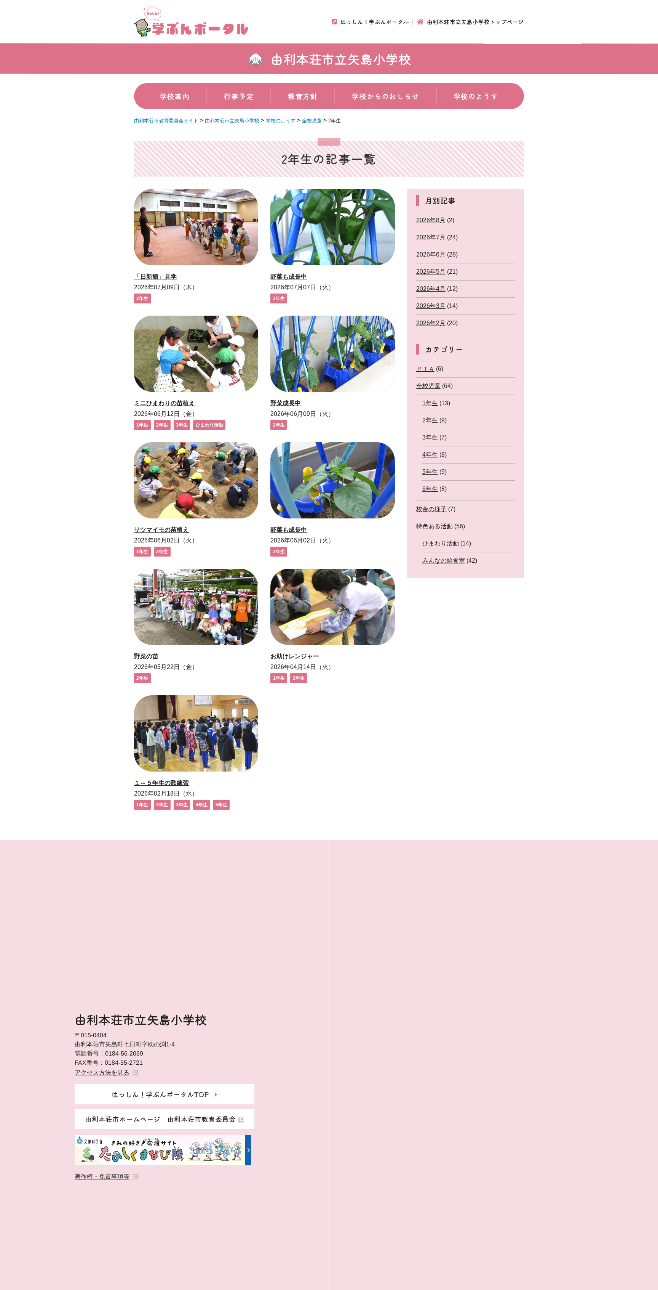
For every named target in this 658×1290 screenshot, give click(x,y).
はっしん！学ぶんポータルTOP (160, 1094)
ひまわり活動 (209, 425)
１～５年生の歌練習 (161, 783)
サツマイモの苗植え (161, 529)
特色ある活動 (434, 526)
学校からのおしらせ (385, 96)
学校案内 (175, 96)
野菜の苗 (146, 656)
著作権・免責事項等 (102, 1176)
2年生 (142, 298)
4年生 (202, 804)
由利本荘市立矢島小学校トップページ (475, 22)
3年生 (182, 425)
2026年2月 (431, 323)
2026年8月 (431, 220)
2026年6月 (431, 254)
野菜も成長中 (288, 276)
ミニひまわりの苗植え (164, 403)
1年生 (142, 425)
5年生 (221, 804)
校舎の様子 (431, 509)
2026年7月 (431, 237)
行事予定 (239, 96)
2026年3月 (431, 306)
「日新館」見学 (155, 276)
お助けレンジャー (294, 656)
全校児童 (428, 386)
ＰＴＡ (425, 369)
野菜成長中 (285, 403)
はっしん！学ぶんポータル (374, 22)
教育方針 (303, 96)
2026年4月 (431, 289)
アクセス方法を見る (102, 1072)
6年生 (430, 489)
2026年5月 (431, 271)
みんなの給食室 (443, 560)
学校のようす (476, 96)
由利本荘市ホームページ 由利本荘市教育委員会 (160, 1119)
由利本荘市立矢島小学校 (341, 58)
